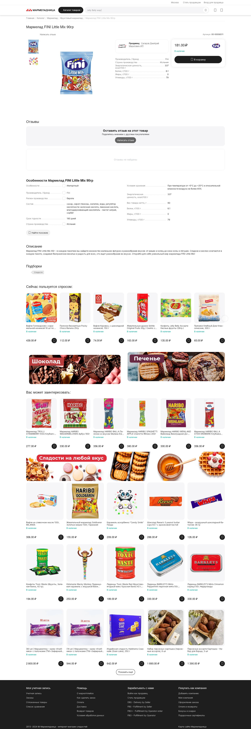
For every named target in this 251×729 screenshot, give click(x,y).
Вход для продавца (213, 2)
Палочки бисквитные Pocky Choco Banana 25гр (40, 327)
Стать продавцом (192, 2)
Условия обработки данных (90, 715)
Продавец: (134, 43)
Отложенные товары (36, 702)
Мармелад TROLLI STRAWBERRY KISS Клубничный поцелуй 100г (40, 432)
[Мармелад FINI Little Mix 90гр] (76, 73)
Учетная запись (34, 693)
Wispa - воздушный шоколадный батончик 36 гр (205, 523)
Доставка (81, 706)
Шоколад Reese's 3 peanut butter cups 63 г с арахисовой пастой (163, 523)
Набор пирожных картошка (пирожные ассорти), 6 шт (165, 650)
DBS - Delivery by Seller (139, 702)
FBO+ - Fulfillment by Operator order (145, 711)
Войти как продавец (138, 693)
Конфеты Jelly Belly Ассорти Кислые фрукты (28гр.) (141, 327)
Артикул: (207, 34)
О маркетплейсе (85, 693)
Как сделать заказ (86, 697)
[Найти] (205, 10)
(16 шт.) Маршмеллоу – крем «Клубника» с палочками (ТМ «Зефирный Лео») (84, 650)
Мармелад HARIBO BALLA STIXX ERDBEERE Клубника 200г (207, 432)
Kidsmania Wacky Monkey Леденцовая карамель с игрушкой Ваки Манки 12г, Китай (84, 585)
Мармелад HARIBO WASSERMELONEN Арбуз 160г (75, 432)
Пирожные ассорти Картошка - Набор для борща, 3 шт (205, 650)
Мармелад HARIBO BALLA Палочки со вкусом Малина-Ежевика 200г (108, 432)
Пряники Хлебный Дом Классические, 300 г (175, 327)
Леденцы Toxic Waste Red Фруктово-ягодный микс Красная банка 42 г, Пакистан (125, 585)
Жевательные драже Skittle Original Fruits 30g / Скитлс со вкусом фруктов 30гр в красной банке (108, 327)
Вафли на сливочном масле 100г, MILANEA (42, 523)
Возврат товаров (85, 711)
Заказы (30, 697)
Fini (68, 193)
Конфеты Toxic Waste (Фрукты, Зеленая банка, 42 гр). (44, 585)
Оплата (80, 702)
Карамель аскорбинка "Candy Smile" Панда (125, 523)
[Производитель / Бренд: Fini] (216, 45)
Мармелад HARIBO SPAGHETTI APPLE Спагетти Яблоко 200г (142, 432)
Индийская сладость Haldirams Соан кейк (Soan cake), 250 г (125, 650)
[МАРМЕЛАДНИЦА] (40, 10)
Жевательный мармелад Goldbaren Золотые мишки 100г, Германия (84, 523)
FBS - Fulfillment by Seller (140, 706)
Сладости (38, 272)
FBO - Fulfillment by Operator (142, 715)
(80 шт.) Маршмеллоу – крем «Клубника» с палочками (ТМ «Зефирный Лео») (44, 650)
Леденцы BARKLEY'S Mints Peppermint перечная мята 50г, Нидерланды (162, 585)
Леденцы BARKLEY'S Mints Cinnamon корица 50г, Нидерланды (205, 585)
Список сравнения (35, 706)
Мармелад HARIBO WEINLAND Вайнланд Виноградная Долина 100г (176, 432)
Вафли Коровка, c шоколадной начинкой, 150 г (75, 327)
